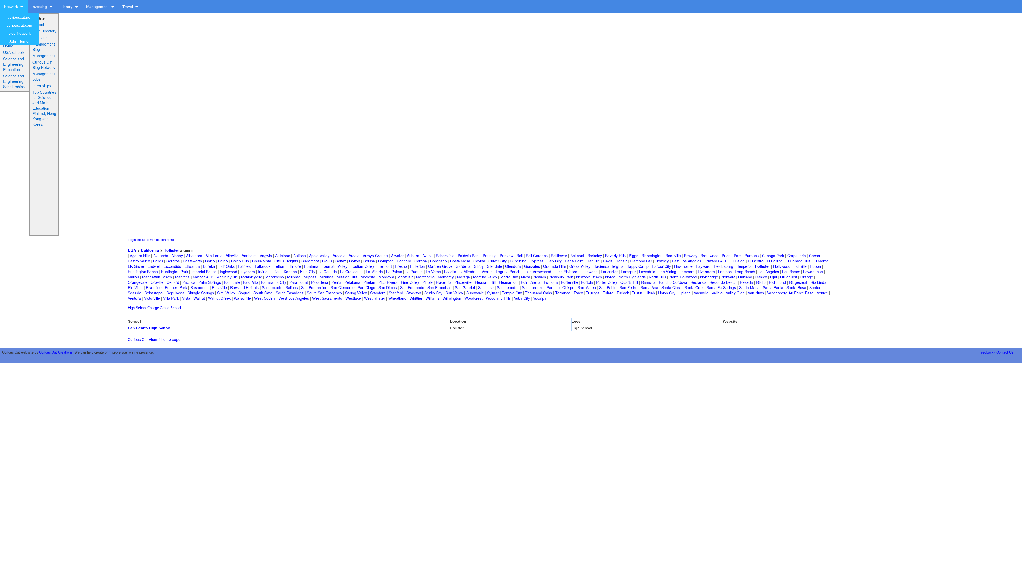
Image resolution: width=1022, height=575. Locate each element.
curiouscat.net (19, 17)
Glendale (494, 266)
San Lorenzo (532, 287)
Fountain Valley (334, 266)
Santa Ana (649, 287)
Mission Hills (347, 277)
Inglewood (228, 271)
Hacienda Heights (608, 266)
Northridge (709, 277)
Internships (41, 85)
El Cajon (738, 261)
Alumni (38, 24)
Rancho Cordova (673, 282)
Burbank (752, 255)
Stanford (396, 292)
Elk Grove (136, 266)
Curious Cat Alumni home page (154, 339)
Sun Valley (454, 292)
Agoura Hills (140, 255)
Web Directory (44, 31)
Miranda (326, 277)
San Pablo (607, 287)
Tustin (637, 292)
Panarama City (273, 282)
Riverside (154, 287)
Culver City (497, 261)
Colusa (369, 261)
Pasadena (319, 282)
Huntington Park (174, 271)
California (150, 250)
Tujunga (593, 292)
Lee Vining (667, 271)
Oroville (157, 282)
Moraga (463, 277)
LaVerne (486, 271)
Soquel (244, 292)
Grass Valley (579, 266)
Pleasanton (508, 282)
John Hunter (19, 41)
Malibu (133, 277)
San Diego (366, 287)
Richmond (777, 282)
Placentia (443, 282)
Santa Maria (749, 287)
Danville (593, 261)
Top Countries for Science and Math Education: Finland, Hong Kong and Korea (44, 108)
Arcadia (339, 255)
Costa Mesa (460, 261)
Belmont (577, 255)
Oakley (761, 277)
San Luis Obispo (560, 287)
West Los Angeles (294, 298)
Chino (223, 261)
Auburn (413, 255)
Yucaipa (539, 298)
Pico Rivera (388, 282)
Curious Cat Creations (55, 352)
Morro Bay (509, 277)
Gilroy (479, 266)
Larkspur (628, 271)
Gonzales (532, 266)
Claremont (310, 261)
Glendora (513, 266)
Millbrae (293, 277)
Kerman (290, 271)
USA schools (13, 52)
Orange (806, 277)
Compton (386, 261)
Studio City (433, 292)
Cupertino (518, 261)
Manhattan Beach (157, 277)
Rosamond (199, 287)
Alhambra (194, 255)
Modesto (368, 277)
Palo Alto (250, 282)
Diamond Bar (641, 261)
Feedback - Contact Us (996, 352)
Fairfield (245, 266)
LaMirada (467, 271)
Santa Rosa (796, 287)
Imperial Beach (204, 271)
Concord (404, 261)
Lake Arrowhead (537, 271)
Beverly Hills (615, 255)
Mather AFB (203, 277)
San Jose (486, 287)
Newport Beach (589, 277)
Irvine (262, 271)
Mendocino (274, 277)
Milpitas (310, 277)
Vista (186, 298)
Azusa (427, 255)
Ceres (158, 261)
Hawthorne (683, 266)
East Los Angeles (686, 261)
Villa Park (171, 298)
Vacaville (701, 292)
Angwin (266, 255)
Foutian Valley (362, 266)
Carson (815, 255)
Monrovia (386, 277)
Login (132, 239)
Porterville (569, 282)
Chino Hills (240, 261)
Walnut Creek (219, 298)
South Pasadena (290, 292)
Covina (479, 261)
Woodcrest (473, 298)
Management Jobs (43, 76)
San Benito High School (149, 328)
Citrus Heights (286, 261)
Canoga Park (773, 255)
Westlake (353, 298)
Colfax (340, 261)
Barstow (506, 255)
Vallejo (717, 292)
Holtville (800, 266)
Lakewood (589, 271)
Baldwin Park (469, 255)
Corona (420, 261)
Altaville (232, 255)
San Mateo (587, 287)
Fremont (384, 266)
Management (98, 7)
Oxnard (173, 282)
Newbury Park (561, 277)
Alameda (160, 255)
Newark (539, 277)
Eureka (209, 266)
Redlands (698, 282)
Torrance (562, 292)
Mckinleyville (251, 277)
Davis (607, 261)
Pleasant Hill (485, 282)
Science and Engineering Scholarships (14, 81)
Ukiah (650, 292)
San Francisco (439, 287)
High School (137, 308)
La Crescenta (351, 271)
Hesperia (744, 266)
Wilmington (452, 298)
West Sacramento (327, 298)
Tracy (578, 292)
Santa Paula (773, 287)
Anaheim (249, 255)
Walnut (199, 298)
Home (8, 45)
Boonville (673, 255)
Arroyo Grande (375, 255)
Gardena (463, 266)
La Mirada (374, 271)
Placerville (463, 282)
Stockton (413, 292)
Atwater (397, 255)
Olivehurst (788, 277)
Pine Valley (410, 282)
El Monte (821, 261)
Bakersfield (445, 255)
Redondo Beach (723, 282)
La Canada (327, 271)
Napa (525, 277)
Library (67, 7)
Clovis (327, 261)
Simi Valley (226, 292)
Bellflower (559, 255)
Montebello (425, 277)
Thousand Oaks (538, 292)
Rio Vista (135, 287)
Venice (822, 292)
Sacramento (272, 287)
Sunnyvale (475, 292)
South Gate (263, 292)
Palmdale (232, 282)
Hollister (171, 250)
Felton (279, 266)
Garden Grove (440, 266)
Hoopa (815, 266)
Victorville (152, 298)
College (153, 308)
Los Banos (791, 271)
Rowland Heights (244, 287)
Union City (666, 292)
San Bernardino (314, 287)
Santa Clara (671, 287)
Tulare (608, 292)
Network (11, 7)
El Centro (756, 261)
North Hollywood (683, 277)
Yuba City (522, 298)
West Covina (264, 298)
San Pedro (628, 287)
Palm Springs (210, 282)
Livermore (706, 271)
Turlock (623, 292)
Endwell (153, 266)
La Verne (433, 271)
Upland (685, 292)
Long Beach (745, 271)
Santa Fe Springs (721, 287)
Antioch (299, 255)
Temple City (512, 292)
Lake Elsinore (565, 271)
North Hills (657, 277)
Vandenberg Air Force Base (790, 292)
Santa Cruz (694, 287)
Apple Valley (319, 255)
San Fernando (412, 287)
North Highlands (632, 277)
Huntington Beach (143, 271)
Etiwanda (192, 266)
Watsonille (242, 298)
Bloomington (651, 255)
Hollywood (781, 266)
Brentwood (709, 255)
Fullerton (417, 266)
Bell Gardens (537, 255)
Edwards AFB (715, 261)
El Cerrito (774, 261)
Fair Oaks (226, 266)
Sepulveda (175, 292)
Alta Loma (213, 255)
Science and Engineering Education (13, 64)
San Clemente (343, 287)
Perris (336, 282)
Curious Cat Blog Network (43, 64)
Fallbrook (262, 266)
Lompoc (725, 271)
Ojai (773, 277)
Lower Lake (813, 271)
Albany (177, 255)
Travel (128, 7)
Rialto (761, 282)
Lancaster (609, 271)
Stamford (378, 292)
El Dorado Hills (798, 261)
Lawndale (647, 271)
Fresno (401, 266)
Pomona (551, 282)
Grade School (170, 308)
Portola (587, 282)
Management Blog (43, 46)
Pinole (427, 282)
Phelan (369, 282)
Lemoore (687, 271)
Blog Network (19, 33)
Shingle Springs (201, 292)
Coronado (438, 261)
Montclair (405, 277)
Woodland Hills (498, 298)
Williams (432, 298)
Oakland (745, 277)
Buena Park (731, 255)
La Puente (414, 271)
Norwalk (728, 277)
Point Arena (531, 282)
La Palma (394, 271)
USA (132, 250)
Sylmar (493, 292)
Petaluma (352, 282)
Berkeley (594, 255)
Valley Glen (735, 292)
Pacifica (188, 282)
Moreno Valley (485, 277)
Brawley (690, 255)
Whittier (416, 298)
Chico (210, 261)
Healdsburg (723, 266)
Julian (276, 271)
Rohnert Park (176, 287)
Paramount (298, 282)
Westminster (374, 298)
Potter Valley (606, 282)
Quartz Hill (629, 282)
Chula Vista (261, 261)
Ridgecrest (798, 282)
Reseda (746, 282)
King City (307, 271)
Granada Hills (554, 266)
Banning (490, 255)
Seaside (134, 292)
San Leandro (508, 287)
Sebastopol (154, 292)
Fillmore (294, 266)
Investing (40, 7)
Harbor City (661, 266)
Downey (662, 261)
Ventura (134, 298)
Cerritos (173, 261)
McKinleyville (227, 277)
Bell (520, 255)
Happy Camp (638, 266)
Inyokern (247, 271)
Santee (815, 287)
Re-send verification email (156, 239)
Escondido (172, 266)
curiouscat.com (19, 25)
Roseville (219, 287)
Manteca (182, 277)
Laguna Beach (508, 271)
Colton (354, 261)
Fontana (311, 266)
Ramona (648, 282)
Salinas (292, 287)
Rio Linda (818, 282)
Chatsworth (192, 261)
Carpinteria (796, 255)
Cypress (536, 261)
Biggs (633, 255)
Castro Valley (139, 261)
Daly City (554, 261)
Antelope (282, 255)
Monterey (446, 277)
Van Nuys (756, 292)
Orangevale (137, 282)
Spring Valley (356, 292)
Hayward (703, 266)
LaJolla (450, 271)
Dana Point (574, 261)
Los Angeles (768, 271)
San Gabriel (465, 287)
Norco (610, 277)
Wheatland (397, 298)
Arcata (354, 255)
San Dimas (387, 287)
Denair (621, 261)
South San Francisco (324, 292)
